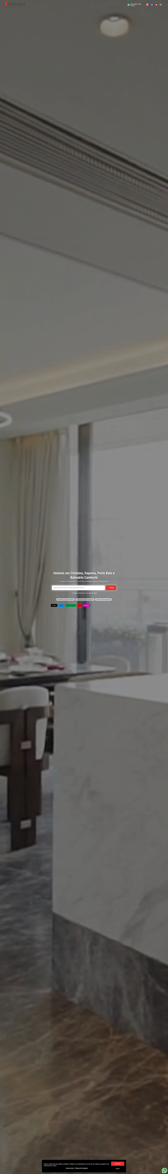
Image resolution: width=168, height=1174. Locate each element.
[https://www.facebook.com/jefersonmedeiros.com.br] (152, 4)
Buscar (112, 588)
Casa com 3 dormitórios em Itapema (85, 599)
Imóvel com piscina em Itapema (103, 599)
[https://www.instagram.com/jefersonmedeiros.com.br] (147, 4)
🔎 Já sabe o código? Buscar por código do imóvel (84, 593)
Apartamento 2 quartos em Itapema (65, 599)
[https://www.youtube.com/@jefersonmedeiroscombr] (156, 4)
